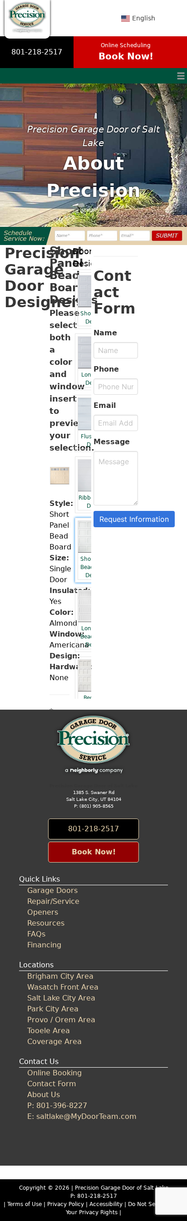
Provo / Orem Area (61, 1019)
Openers (42, 912)
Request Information (134, 519)
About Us (43, 1094)
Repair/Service (53, 901)
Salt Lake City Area (61, 998)
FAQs (36, 934)
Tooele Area (48, 1030)
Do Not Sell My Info (155, 1204)
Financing (44, 945)
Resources (45, 923)
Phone (106, 369)
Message (112, 441)
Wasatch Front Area (62, 987)
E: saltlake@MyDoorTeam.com (82, 1116)
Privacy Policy (65, 1204)
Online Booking (54, 1073)
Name (105, 333)
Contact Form (51, 1083)
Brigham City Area (60, 976)
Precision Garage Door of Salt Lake (121, 1188)
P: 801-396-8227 (57, 1105)
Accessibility (106, 1204)
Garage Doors (52, 890)
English (143, 18)
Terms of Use (24, 1204)
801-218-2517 (36, 52)
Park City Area (53, 1009)
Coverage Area (54, 1041)
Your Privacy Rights (92, 1212)
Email (105, 405)
